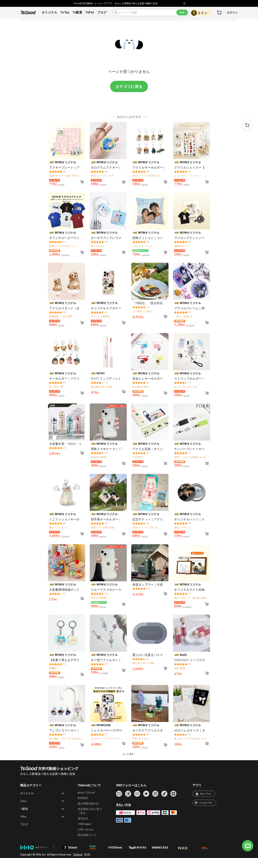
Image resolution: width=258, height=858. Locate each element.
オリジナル (49, 12)
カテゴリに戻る (129, 86)
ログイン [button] (232, 12)
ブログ (102, 12)
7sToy (64, 12)
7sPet (89, 12)
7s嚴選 (77, 12)
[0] (219, 12)
